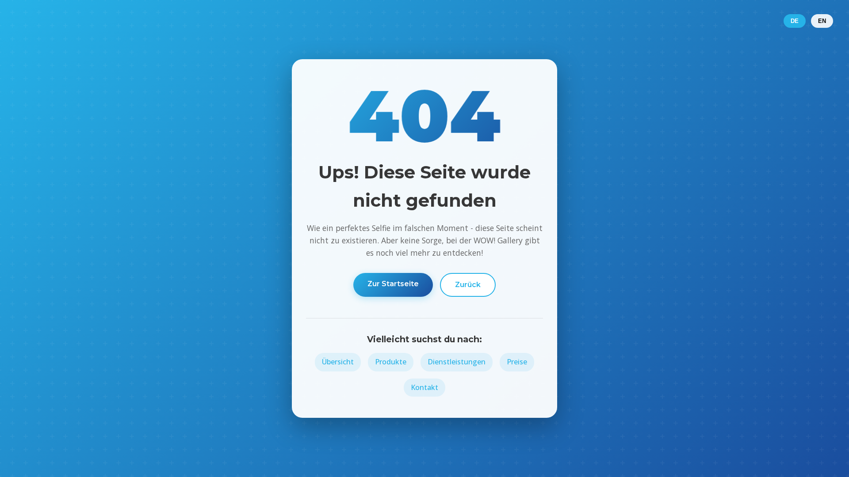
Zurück (468, 284)
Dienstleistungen (457, 362)
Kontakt (424, 387)
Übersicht (338, 362)
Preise (517, 362)
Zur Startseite (393, 284)
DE (795, 21)
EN (822, 21)
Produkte (390, 362)
